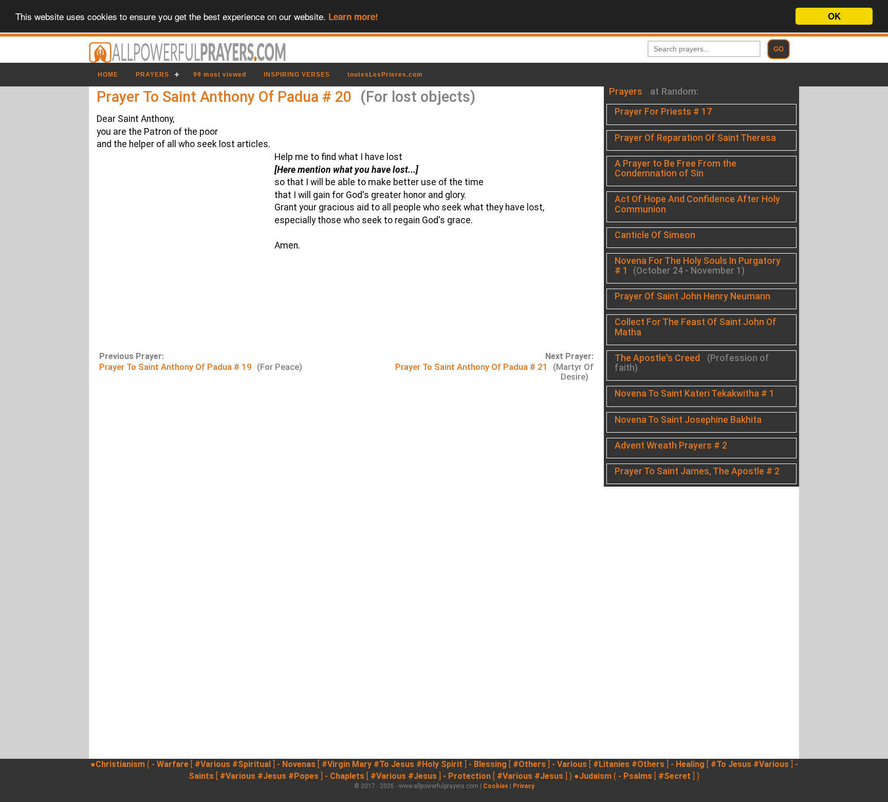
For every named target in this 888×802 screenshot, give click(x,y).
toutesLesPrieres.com (385, 74)
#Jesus (271, 776)
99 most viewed (219, 74)
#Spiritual (251, 764)
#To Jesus (394, 764)
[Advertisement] (177, 249)
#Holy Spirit (439, 764)
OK (834, 16)
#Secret (674, 776)
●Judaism (593, 776)
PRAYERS (152, 74)
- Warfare (170, 764)
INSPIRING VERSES (297, 74)
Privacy (523, 786)
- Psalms (635, 776)
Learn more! (353, 17)
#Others (529, 764)
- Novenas (296, 764)
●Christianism (117, 764)
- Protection (467, 776)
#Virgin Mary (347, 764)
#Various (212, 764)
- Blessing (488, 764)
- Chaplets (344, 776)
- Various (569, 764)
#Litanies (611, 764)
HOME (108, 74)
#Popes (303, 776)
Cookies (495, 786)
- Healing (688, 764)
